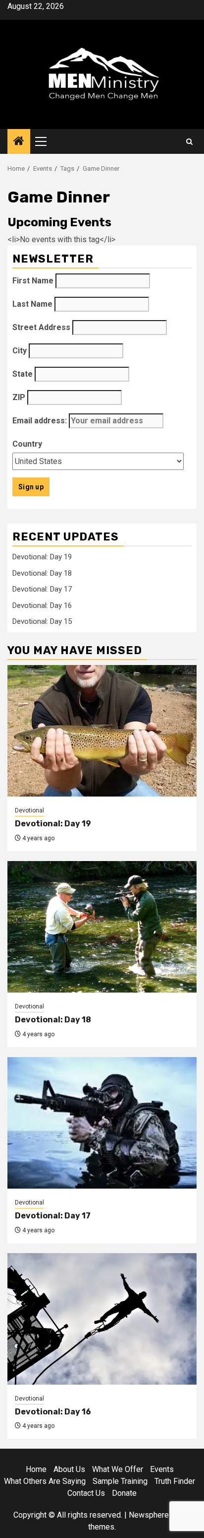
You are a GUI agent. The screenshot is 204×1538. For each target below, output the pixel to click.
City (19, 350)
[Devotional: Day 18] (102, 927)
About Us (69, 1469)
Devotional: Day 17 (42, 589)
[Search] (189, 141)
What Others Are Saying (45, 1481)
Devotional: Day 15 (42, 621)
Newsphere (149, 1515)
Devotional (29, 810)
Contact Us (86, 1493)
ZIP (18, 397)
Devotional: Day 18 (42, 573)
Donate (124, 1493)
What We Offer (117, 1469)
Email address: (40, 420)
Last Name (32, 304)
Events (162, 1469)
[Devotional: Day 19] (102, 731)
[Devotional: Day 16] (102, 1319)
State (22, 374)
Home (36, 1469)
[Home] (18, 142)
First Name (32, 280)
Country (27, 444)
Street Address (41, 327)
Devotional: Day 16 (42, 605)
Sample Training (120, 1481)
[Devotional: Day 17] (102, 1123)
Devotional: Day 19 (42, 556)
